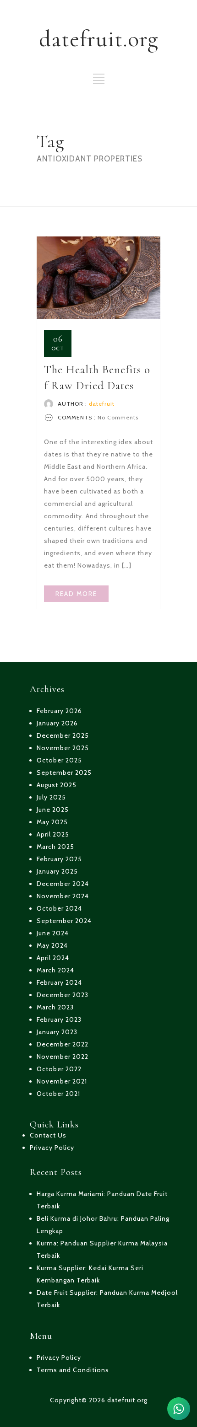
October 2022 (59, 1069)
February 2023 (59, 1019)
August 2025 (57, 785)
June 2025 (53, 809)
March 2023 (55, 1007)
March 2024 (55, 970)
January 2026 (57, 723)
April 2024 (53, 958)
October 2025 (59, 760)
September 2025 (64, 772)
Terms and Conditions (73, 1370)
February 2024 (59, 982)
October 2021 (58, 1093)
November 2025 (63, 748)
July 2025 (51, 797)
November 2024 (63, 896)
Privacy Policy (52, 1147)
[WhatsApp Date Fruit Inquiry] (178, 1408)
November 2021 (62, 1081)
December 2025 (63, 735)
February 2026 (59, 711)
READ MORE (76, 594)
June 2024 (53, 933)
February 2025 (59, 859)
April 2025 (53, 834)
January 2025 (57, 871)
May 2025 (52, 822)
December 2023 (62, 995)
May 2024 (52, 945)
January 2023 (57, 1032)
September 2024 (64, 921)
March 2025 (55, 846)
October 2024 (59, 908)
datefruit (102, 403)
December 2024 (63, 884)
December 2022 (62, 1044)
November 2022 (62, 1056)
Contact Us (48, 1135)
